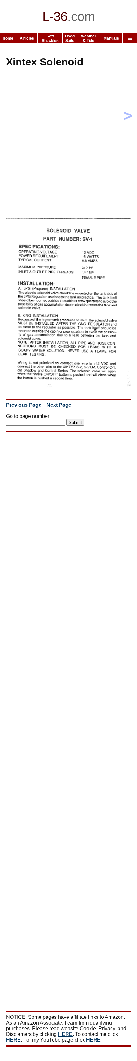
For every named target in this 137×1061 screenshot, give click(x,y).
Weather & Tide (88, 38)
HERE (65, 1034)
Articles (27, 38)
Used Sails (70, 38)
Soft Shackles (50, 38)
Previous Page (23, 405)
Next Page (59, 405)
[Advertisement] (68, 148)
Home (8, 38)
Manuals (111, 38)
